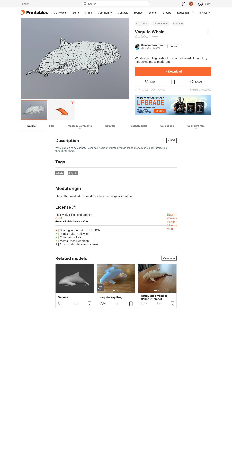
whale (59, 173)
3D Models (143, 23)
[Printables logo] (34, 13)
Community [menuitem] (105, 12)
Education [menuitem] (183, 12)
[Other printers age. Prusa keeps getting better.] (173, 105)
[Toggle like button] (60, 304)
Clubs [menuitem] (88, 12)
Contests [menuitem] (123, 12)
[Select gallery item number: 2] (117, 290)
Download (175, 71)
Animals (179, 23)
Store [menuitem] (76, 12)
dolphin (72, 173)
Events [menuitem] (152, 12)
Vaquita (63, 297)
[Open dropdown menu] (207, 31)
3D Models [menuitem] (60, 12)
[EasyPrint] (183, 4)
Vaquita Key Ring (111, 297)
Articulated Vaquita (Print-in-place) (154, 297)
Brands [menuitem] (138, 12)
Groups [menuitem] (167, 12)
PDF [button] (172, 140)
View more (169, 258)
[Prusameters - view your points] (191, 4)
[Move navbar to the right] (193, 12)
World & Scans (161, 23)
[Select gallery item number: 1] (114, 290)
